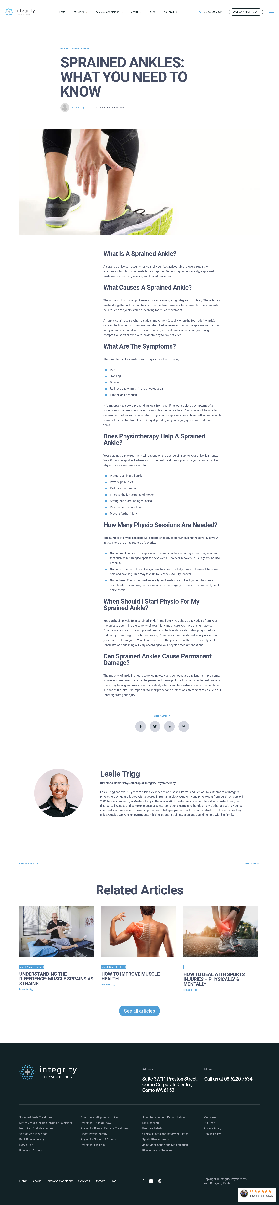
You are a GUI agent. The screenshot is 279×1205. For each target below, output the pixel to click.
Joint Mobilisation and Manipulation (165, 1144)
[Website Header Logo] (21, 12)
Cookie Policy (212, 1133)
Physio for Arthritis (31, 1150)
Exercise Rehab (152, 1128)
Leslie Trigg (78, 107)
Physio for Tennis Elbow (96, 1122)
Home (62, 12)
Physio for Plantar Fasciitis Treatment (105, 1128)
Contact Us (171, 12)
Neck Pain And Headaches (36, 1128)
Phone (208, 1069)
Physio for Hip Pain (93, 1144)
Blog (153, 12)
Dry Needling (150, 1122)
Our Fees (209, 1122)
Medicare (210, 1117)
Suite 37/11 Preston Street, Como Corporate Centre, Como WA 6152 (170, 1084)
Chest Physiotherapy (94, 1133)
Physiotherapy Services (157, 1150)
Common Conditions (107, 12)
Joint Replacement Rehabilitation (163, 1117)
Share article (162, 716)
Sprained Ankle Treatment (36, 1117)
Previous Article (29, 863)
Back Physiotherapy (32, 1139)
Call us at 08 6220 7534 (228, 1079)
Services (79, 12)
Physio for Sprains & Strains (98, 1139)
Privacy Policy (212, 1128)
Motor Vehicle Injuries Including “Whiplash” (46, 1122)
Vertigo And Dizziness (33, 1133)
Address (147, 1069)
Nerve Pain (26, 1144)
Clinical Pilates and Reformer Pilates (165, 1133)
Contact (100, 1181)
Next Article (252, 863)
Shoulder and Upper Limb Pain (100, 1117)
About (134, 12)
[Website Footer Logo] (79, 1072)
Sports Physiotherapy (156, 1139)
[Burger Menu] (271, 12)
